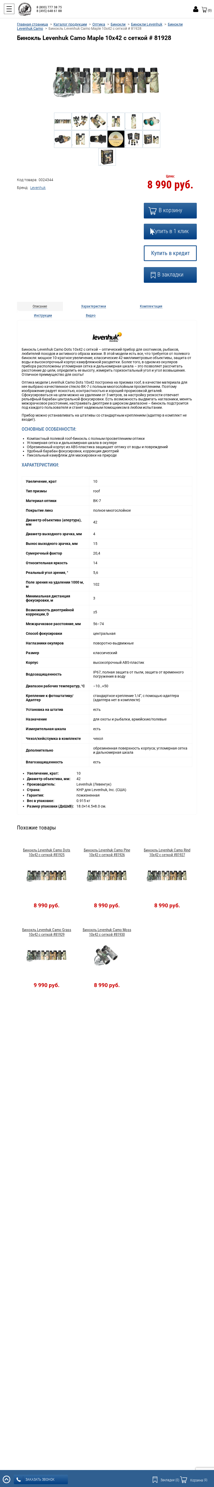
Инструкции (43, 315)
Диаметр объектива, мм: (49, 779)
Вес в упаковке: (41, 801)
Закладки (169, 1480)
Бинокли (118, 24)
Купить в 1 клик (170, 231)
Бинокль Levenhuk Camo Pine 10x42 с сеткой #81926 (107, 852)
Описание (40, 306)
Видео (91, 315)
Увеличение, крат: (43, 773)
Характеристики (93, 306)
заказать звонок (40, 1479)
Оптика (98, 24)
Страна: (34, 790)
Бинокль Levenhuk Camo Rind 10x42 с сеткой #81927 (167, 852)
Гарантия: (36, 795)
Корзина (198, 1480)
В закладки (170, 274)
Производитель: (41, 784)
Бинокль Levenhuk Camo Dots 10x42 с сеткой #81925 (46, 852)
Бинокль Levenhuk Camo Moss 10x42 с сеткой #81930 (107, 932)
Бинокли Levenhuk (146, 24)
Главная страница (32, 24)
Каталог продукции (70, 24)
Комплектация (151, 306)
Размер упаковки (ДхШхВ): (51, 806)
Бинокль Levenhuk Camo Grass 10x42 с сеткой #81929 (46, 932)
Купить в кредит (170, 253)
